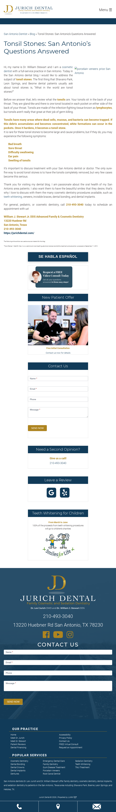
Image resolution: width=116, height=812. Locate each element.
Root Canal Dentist (51, 774)
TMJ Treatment (82, 767)
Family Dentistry (50, 764)
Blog (32, 34)
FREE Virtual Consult (68, 744)
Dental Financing (18, 747)
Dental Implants (18, 770)
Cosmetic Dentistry (19, 761)
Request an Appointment (70, 747)
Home (13, 735)
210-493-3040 (58, 463)
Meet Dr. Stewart (18, 741)
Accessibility (65, 735)
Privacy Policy (65, 738)
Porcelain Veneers (51, 770)
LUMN (71, 797)
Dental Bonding (18, 764)
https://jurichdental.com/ (19, 233)
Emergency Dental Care (54, 761)
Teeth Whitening (82, 764)
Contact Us (64, 741)
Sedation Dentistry (83, 761)
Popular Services (29, 755)
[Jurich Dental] (34, 9)
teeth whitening (13, 196)
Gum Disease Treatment (54, 767)
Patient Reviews (18, 744)
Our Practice (25, 729)
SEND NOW (37, 428)
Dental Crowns (17, 767)
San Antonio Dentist (15, 34)
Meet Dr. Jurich (17, 738)
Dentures (15, 774)
